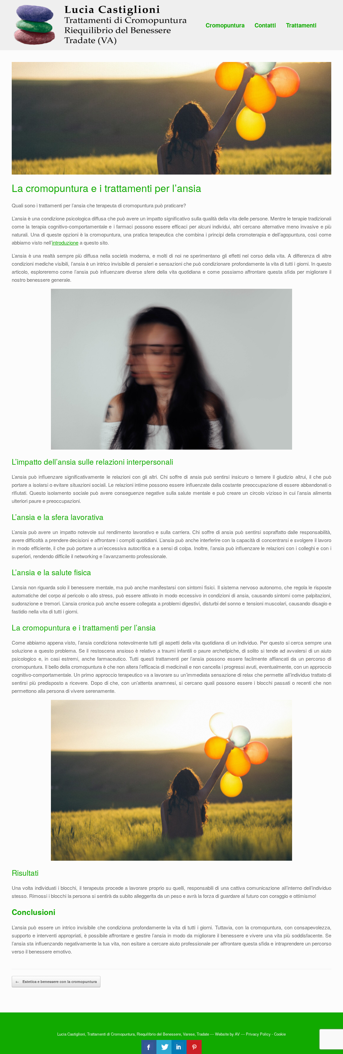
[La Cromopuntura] (101, 25)
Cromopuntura (225, 25)
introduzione (65, 242)
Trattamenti (301, 25)
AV (237, 1034)
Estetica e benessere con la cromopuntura (56, 981)
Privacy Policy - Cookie (266, 1034)
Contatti (265, 25)
